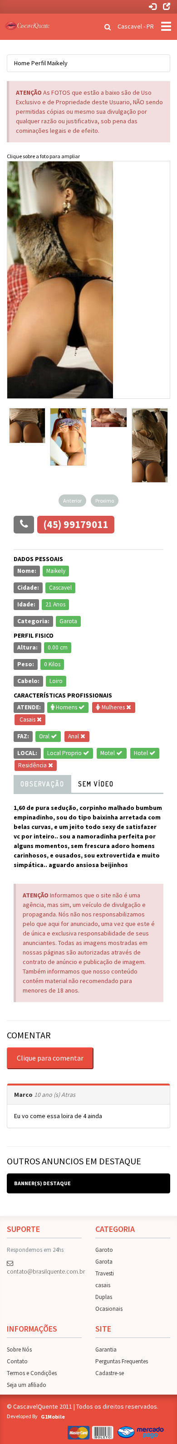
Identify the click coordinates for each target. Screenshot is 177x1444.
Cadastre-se (109, 1373)
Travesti (104, 1273)
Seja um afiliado (26, 1385)
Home (22, 63)
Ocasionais (109, 1309)
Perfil (38, 63)
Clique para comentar (50, 1057)
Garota (104, 1261)
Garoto (104, 1250)
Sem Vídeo (96, 784)
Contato (17, 1361)
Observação (42, 784)
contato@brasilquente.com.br (44, 1271)
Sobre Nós (19, 1349)
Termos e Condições (32, 1373)
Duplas (103, 1297)
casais (102, 1285)
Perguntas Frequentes (121, 1361)
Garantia (106, 1349)
